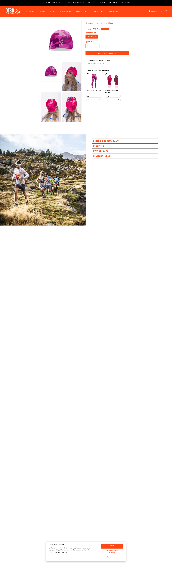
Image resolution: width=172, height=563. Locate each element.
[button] (32, 11)
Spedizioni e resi (125, 155)
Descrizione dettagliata (125, 141)
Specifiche (125, 146)
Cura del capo (125, 150)
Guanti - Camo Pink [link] (112, 90)
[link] (94, 80)
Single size (92, 36)
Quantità (90, 42)
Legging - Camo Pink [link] (93, 90)
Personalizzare (112, 557)
